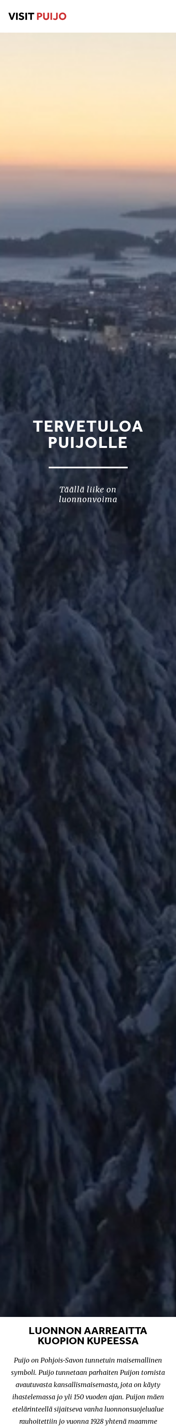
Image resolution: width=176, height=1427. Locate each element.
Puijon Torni (56, 16)
